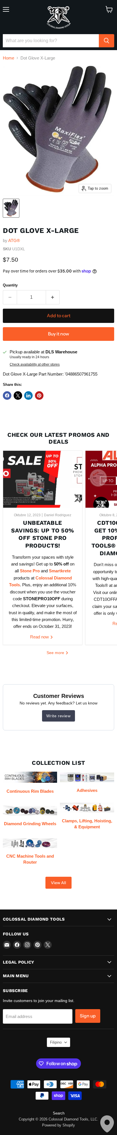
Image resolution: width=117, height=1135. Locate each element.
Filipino (56, 1042)
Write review (58, 716)
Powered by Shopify (58, 1125)
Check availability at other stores (35, 364)
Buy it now (58, 334)
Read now (40, 636)
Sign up (88, 1016)
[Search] (106, 40)
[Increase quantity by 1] (53, 297)
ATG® (14, 240)
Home (8, 58)
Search (58, 1113)
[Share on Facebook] (7, 395)
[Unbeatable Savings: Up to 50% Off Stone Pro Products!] (42, 479)
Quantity (10, 285)
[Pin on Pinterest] (39, 395)
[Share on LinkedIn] (28, 395)
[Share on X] (18, 395)
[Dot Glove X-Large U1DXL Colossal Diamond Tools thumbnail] (11, 208)
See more (56, 652)
